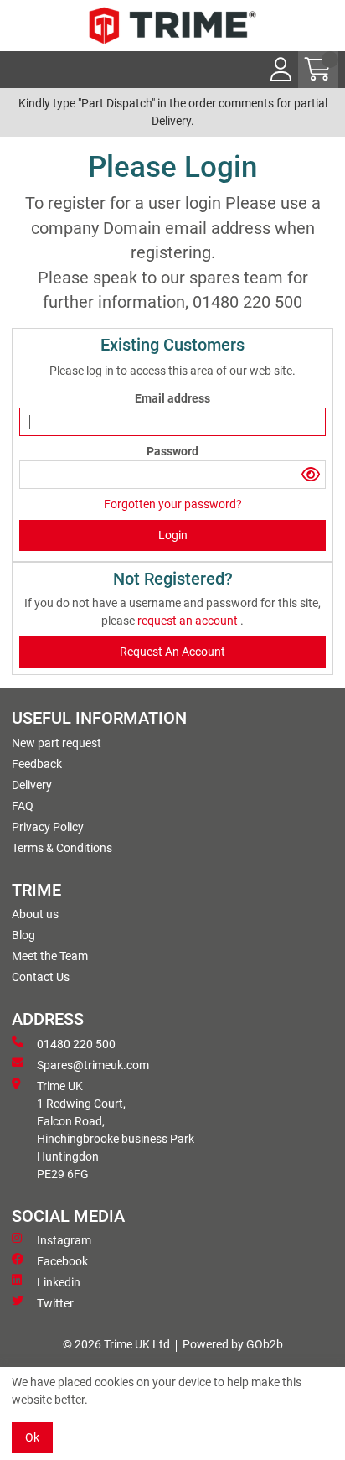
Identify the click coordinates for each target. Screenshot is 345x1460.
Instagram (64, 1240)
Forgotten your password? (173, 504)
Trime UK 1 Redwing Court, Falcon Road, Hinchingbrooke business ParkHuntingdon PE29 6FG (115, 1130)
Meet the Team (50, 956)
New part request (56, 743)
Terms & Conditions (62, 848)
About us (35, 914)
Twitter (55, 1303)
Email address (172, 398)
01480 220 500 (76, 1044)
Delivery (32, 785)
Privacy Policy (48, 827)
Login (173, 535)
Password (172, 451)
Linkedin (58, 1282)
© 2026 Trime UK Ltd (116, 1344)
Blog (23, 935)
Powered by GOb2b (233, 1344)
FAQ (22, 806)
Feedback (37, 764)
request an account (188, 620)
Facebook (62, 1261)
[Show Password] (311, 474)
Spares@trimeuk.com (93, 1065)
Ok (32, 1437)
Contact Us (41, 977)
